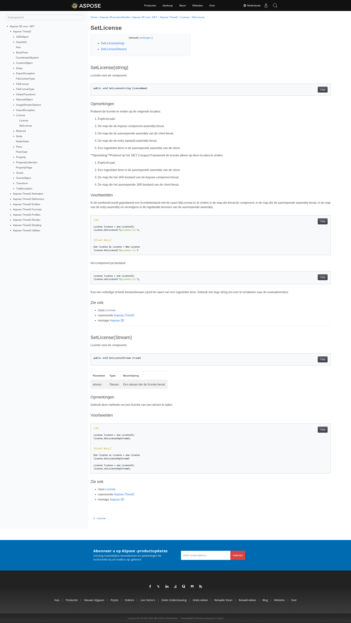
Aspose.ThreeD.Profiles (26, 214)
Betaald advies (247, 600)
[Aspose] (86, 5)
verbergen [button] (145, 37)
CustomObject (24, 62)
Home (93, 17)
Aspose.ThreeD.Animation (28, 193)
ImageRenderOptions (28, 104)
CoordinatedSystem (27, 57)
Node (19, 136)
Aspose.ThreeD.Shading (27, 225)
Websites (197, 5)
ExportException (25, 73)
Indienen (238, 555)
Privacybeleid (187, 618)
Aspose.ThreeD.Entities (26, 204)
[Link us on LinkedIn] (167, 586)
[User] (266, 5)
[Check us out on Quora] (184, 586)
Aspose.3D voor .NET (22, 26)
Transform (22, 183)
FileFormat (22, 83)
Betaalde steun (223, 600)
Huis (56, 600)
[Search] (275, 5)
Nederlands (253, 5)
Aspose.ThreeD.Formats (27, 209)
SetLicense (25, 125)
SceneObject (23, 177)
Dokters (129, 600)
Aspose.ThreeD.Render (26, 219)
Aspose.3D (117, 320)
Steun (182, 5)
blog (265, 600)
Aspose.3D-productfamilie (115, 17)
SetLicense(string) (112, 43)
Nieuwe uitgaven (94, 600)
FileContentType (25, 78)
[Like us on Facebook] (150, 586)
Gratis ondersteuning (173, 600)
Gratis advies (200, 600)
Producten (150, 5)
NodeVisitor (22, 141)
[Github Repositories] (192, 586)
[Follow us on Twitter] (158, 586)
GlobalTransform (25, 94)
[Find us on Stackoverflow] (175, 586)
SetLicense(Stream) (114, 49)
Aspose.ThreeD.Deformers (28, 198)
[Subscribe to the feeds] (200, 586)
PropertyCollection (26, 162)
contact (220, 618)
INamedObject (24, 99)
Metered (21, 130)
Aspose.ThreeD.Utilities (26, 230)
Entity (19, 68)
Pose (19, 146)
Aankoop (168, 5)
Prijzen (114, 600)
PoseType (21, 151)
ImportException (25, 110)
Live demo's (147, 600)
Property (21, 157)
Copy (322, 89)
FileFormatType (25, 89)
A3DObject (22, 36)
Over (212, 5)
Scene (19, 172)
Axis (18, 47)
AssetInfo (21, 42)
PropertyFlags (24, 167)
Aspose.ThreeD (22, 31)
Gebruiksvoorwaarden (205, 618)
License (20, 115)
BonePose (22, 52)
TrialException (24, 188)
